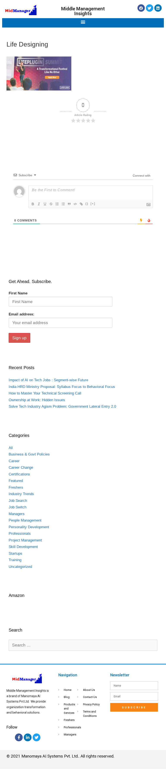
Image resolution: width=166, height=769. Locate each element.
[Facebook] (141, 8)
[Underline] (45, 204)
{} (86, 203)
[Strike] (51, 204)
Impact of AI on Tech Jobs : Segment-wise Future (48, 380)
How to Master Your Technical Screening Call (45, 393)
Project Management (25, 540)
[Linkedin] (158, 8)
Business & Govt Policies (29, 454)
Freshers (16, 487)
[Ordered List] (57, 204)
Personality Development (29, 527)
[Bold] (33, 204)
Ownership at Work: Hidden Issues (37, 400)
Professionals (20, 534)
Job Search (18, 501)
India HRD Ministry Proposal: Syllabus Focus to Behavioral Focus (62, 387)
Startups (15, 553)
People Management (25, 520)
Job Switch (17, 507)
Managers (17, 514)
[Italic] (39, 204)
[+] (93, 203)
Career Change (21, 467)
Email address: (21, 314)
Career (14, 461)
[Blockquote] (69, 204)
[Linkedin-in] (28, 737)
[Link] (81, 204)
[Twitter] (149, 8)
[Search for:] (83, 645)
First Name (18, 293)
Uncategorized (20, 567)
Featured (16, 481)
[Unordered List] (63, 204)
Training (15, 560)
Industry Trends (21, 494)
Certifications (19, 474)
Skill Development (23, 547)
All (11, 448)
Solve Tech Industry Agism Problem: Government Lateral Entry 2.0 (62, 406)
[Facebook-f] (19, 737)
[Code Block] (75, 204)
